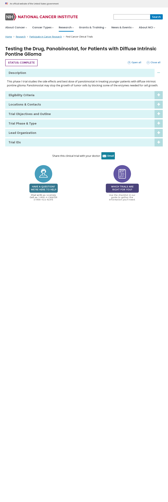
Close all (153, 62)
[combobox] (132, 16)
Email (111, 156)
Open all (134, 62)
